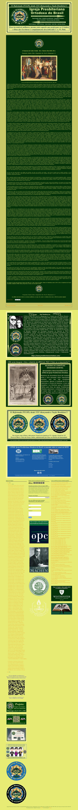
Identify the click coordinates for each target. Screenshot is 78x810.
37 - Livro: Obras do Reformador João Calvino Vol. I (59, 544)
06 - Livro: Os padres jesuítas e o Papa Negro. (58, 490)
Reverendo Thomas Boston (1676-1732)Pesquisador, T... (16, 583)
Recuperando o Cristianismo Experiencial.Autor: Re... (16, 502)
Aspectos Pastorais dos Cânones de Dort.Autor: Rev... (16, 491)
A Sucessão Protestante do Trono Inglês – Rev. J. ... (15, 621)
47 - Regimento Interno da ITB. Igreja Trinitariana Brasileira (60, 565)
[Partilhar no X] (17, 299)
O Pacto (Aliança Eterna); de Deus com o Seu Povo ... (16, 664)
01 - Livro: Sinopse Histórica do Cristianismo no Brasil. (59, 482)
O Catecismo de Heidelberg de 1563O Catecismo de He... (16, 553)
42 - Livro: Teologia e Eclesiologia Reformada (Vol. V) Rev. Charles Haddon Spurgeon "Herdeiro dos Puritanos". (61, 555)
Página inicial (40, 305)
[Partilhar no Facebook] (18, 299)
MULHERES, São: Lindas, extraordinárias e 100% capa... (16, 669)
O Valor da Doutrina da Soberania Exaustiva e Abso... (16, 525)
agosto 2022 (10, 484)
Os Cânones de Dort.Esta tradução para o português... (16, 547)
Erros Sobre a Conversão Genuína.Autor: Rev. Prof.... (16, 504)
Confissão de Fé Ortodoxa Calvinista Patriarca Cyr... (16, 557)
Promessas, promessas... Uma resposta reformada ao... (16, 534)
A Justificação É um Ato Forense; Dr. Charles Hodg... (16, 640)
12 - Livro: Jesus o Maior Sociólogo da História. (58, 500)
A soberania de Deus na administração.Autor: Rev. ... (16, 512)
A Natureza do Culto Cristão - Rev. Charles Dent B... (16, 593)
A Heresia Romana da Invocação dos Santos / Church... (16, 644)
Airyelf (41, 807)
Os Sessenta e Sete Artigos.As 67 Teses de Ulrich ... (15, 537)
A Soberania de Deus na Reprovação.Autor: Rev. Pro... (16, 515)
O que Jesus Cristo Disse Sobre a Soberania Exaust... (16, 498)
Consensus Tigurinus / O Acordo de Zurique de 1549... (16, 550)
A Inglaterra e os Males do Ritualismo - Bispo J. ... (15, 608)
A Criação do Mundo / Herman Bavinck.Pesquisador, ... (16, 624)
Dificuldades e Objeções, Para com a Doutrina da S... (16, 524)
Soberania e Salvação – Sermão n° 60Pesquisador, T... (16, 653)
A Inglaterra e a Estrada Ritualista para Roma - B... (15, 606)
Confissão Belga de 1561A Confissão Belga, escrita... (16, 544)
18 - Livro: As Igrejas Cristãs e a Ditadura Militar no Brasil (60, 509)
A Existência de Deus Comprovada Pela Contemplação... (16, 632)
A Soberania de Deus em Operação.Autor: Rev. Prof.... (16, 517)
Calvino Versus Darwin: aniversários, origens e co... (16, 531)
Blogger (50, 807)
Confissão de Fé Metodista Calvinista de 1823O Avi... (16, 566)
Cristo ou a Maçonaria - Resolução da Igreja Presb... (16, 634)
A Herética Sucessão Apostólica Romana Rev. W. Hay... (16, 625)
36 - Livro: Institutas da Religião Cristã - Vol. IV (58, 543)
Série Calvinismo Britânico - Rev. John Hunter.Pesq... (16, 611)
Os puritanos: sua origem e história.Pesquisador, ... (15, 648)
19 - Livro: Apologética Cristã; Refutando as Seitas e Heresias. (60, 510)
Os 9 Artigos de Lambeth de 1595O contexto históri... (16, 563)
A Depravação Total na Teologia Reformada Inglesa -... (16, 612)
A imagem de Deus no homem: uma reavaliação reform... (16, 528)
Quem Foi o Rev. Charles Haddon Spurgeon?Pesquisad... (16, 650)
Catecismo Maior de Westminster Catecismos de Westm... (16, 556)
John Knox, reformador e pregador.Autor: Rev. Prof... (16, 492)
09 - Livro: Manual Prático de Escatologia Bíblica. (59, 494)
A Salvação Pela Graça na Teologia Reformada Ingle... (16, 615)
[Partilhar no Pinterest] (19, 299)
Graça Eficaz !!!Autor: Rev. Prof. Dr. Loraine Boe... (15, 508)
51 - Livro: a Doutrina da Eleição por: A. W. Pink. (58, 572)
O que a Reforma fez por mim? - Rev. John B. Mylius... (16, 599)
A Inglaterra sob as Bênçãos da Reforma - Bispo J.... (16, 605)
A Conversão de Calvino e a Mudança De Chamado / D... (16, 638)
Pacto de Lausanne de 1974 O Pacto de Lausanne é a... (16, 564)
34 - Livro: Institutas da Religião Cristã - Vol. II (58, 541)
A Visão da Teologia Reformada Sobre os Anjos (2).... (16, 489)
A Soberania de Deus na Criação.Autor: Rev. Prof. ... (16, 511)
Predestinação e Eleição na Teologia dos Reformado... (16, 616)
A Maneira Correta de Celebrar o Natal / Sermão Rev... (16, 637)
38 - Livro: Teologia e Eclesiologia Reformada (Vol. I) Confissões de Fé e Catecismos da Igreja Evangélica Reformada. (61, 547)
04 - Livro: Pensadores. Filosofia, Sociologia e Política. (59, 488)
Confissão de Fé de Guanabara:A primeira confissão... (16, 540)
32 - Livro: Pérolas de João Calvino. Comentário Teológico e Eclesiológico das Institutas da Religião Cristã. (60, 538)
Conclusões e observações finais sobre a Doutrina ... (16, 527)
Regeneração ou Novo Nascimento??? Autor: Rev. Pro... (16, 501)
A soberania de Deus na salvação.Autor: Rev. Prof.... (16, 514)
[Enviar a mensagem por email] (15, 299)
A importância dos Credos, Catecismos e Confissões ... (16, 598)
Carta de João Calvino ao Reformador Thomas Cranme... (16, 570)
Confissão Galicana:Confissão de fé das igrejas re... (16, 541)
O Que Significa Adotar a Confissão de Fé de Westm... (16, 585)
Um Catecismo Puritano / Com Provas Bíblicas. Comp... (16, 651)
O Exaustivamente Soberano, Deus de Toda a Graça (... (16, 485)
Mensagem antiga (68, 305)
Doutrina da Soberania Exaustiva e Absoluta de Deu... (16, 495)
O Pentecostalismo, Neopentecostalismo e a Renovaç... (16, 654)
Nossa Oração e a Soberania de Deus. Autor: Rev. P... (16, 521)
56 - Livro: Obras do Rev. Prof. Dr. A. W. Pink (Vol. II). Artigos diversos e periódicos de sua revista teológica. (60, 581)
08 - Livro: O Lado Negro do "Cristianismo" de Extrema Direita (61, 493)
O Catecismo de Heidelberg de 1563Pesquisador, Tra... (16, 596)
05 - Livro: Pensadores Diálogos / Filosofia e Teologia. (59, 489)
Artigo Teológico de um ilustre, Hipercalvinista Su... (16, 657)
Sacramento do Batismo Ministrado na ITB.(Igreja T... (16, 665)
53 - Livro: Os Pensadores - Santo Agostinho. (58, 575)
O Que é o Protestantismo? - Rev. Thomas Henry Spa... (16, 619)
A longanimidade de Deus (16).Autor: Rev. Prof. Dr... (16, 486)
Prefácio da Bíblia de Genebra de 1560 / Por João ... (16, 635)
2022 (8, 482)
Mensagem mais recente (11, 305)
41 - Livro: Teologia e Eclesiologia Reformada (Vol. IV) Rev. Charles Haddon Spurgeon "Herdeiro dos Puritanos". (60, 553)
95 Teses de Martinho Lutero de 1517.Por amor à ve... (16, 567)
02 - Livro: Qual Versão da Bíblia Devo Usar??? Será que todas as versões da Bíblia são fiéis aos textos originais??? (61, 484)
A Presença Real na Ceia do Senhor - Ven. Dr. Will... (16, 595)
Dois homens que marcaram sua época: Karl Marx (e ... (16, 530)
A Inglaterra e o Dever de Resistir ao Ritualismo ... (15, 609)
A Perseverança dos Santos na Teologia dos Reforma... (16, 618)
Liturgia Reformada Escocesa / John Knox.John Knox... (16, 590)
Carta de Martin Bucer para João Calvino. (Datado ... (16, 573)
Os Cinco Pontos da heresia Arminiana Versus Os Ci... (16, 560)
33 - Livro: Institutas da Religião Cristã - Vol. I (58, 539)
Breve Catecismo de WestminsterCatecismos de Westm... (16, 554)
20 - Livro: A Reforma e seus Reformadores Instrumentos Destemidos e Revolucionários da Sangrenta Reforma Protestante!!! (61, 512)
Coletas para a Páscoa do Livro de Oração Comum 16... (16, 592)
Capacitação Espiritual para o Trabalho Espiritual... (16, 631)
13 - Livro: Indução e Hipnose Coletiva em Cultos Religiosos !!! (61, 501)
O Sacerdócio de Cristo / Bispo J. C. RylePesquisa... (16, 622)
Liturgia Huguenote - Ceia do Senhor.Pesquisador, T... (16, 589)
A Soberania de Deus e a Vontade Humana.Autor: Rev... (16, 518)
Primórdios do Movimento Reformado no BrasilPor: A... (16, 668)
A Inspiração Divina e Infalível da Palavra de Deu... (16, 647)
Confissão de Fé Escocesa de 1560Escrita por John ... (16, 543)
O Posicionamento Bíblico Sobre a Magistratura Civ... (16, 641)
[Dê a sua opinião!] (16, 299)
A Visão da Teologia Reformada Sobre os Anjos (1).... (16, 488)
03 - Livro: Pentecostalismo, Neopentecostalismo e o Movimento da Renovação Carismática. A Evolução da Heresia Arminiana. (61, 486)
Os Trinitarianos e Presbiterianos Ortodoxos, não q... (16, 661)
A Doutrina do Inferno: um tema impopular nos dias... (16, 576)
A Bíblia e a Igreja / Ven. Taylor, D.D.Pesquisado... (15, 645)
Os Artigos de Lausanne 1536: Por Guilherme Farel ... (16, 538)
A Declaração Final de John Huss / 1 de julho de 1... (16, 628)
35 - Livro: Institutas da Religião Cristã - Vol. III (58, 542)
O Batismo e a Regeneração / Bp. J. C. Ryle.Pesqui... (16, 629)
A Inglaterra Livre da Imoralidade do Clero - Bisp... (16, 603)
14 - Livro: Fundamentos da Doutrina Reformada (58, 502)
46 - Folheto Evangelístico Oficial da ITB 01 (58, 564)
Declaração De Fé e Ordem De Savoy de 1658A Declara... (16, 551)
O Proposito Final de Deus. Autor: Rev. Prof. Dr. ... (15, 499)
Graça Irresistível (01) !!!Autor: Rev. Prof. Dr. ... (15, 505)
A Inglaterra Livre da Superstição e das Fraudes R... (16, 602)
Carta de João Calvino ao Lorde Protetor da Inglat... (16, 569)
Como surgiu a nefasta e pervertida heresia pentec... (16, 662)
